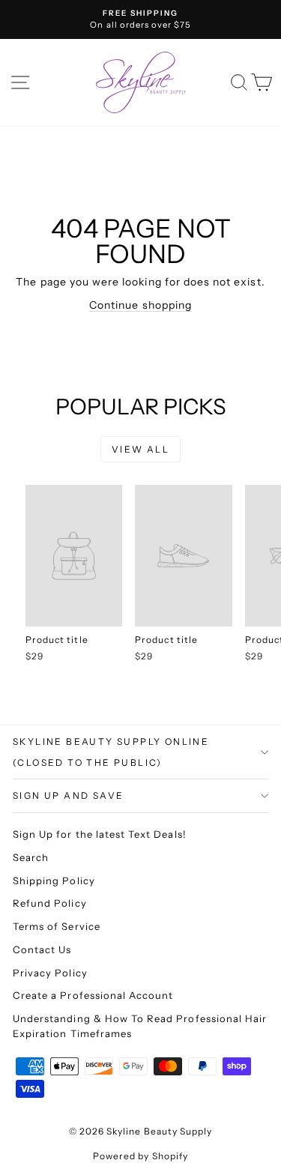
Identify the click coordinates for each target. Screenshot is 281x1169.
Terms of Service (56, 926)
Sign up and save (68, 795)
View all (140, 449)
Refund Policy (50, 903)
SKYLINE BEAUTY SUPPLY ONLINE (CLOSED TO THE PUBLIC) (111, 752)
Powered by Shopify (140, 1156)
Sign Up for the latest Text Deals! (100, 834)
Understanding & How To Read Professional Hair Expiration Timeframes (140, 1025)
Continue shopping (140, 305)
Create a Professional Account (93, 995)
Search (31, 857)
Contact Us (42, 949)
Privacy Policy (50, 973)
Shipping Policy (54, 880)
